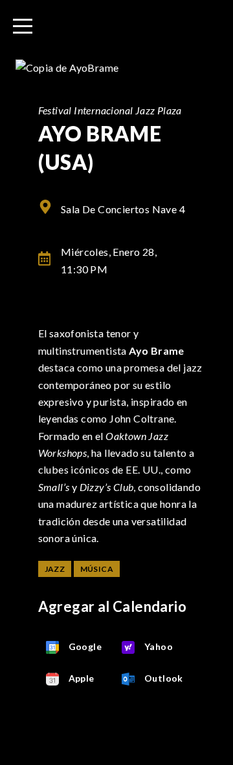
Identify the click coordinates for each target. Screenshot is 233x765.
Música (96, 569)
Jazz (55, 569)
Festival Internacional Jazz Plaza (110, 110)
